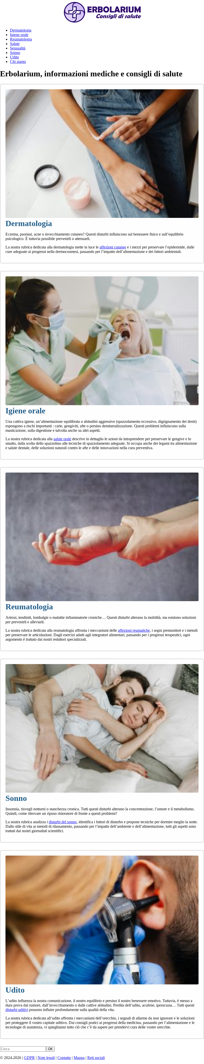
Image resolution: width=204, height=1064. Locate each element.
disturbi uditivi (16, 1010)
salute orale (62, 439)
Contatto (64, 1058)
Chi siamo (18, 61)
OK (50, 1049)
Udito (14, 57)
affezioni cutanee (113, 247)
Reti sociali (96, 1058)
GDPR (29, 1058)
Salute (15, 44)
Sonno (15, 52)
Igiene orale (19, 35)
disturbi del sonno (63, 822)
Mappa (79, 1058)
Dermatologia (20, 30)
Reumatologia (21, 39)
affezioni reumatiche (134, 630)
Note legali (46, 1058)
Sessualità (17, 48)
